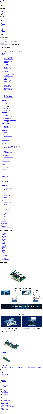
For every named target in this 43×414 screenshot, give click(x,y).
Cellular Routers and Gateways (8, 84)
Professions (5, 213)
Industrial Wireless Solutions (7, 67)
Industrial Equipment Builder (6, 402)
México (3, 11)
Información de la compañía (7, 202)
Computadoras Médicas (7, 114)
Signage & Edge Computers (7, 127)
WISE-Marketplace (4, 223)
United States (4, 10)
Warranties (5, 189)
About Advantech (4, 200)
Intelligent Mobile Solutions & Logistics (6, 118)
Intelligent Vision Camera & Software (9, 109)
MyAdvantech (4, 53)
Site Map (3, 408)
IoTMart (3, 222)
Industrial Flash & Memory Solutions (7, 227)
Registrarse (3, 52)
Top (1, 412)
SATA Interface (4, 246)
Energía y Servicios (4, 138)
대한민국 (3, 26)
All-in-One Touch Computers (8, 150)
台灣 (2, 28)
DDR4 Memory (4, 228)
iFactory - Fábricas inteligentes (5, 140)
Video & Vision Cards (7, 110)
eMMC (3, 256)
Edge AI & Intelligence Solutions (8, 61)
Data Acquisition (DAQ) (7, 75)
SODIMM (3, 234)
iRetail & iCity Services (5, 403)
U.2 (2, 253)
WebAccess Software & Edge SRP (8, 80)
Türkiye (3, 30)
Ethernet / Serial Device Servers (8, 85)
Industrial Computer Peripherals (8, 95)
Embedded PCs (6, 62)
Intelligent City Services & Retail (6, 123)
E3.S (2, 254)
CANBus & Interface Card (5, 259)
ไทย (2, 29)
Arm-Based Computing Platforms (8, 59)
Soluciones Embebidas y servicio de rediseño (7, 159)
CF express (3, 252)
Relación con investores (5, 206)
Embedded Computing (5, 226)
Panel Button (2, 43)
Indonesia (3, 24)
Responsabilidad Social (5, 386)
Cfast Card (3, 249)
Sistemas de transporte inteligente (6, 155)
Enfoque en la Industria (5, 392)
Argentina (3, 12)
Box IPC (5, 93)
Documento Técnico (4, 391)
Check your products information (8, 188)
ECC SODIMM (4, 235)
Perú (3, 5)
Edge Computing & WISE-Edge (6, 134)
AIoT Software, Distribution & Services (9, 57)
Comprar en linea (5, 379)
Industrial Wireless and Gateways (8, 88)
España (3, 18)
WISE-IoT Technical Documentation (8, 195)
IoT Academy (5, 193)
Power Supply (5, 132)
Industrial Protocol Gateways (7, 87)
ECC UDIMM (4, 236)
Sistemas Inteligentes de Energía (8, 116)
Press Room (5, 204)
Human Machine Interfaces (7, 77)
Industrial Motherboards (7, 66)
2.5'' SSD (3, 247)
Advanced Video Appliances (7, 108)
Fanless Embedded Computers (8, 63)
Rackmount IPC (6, 98)
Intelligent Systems (4, 91)
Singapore (3, 27)
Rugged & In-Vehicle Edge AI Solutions (9, 121)
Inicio (3, 225)
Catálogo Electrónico (5, 394)
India (2, 23)
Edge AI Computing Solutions (8, 136)
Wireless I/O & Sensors (7, 81)
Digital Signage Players (7, 60)
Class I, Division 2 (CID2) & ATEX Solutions (10, 74)
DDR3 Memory (4, 242)
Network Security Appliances (8, 103)
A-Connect (3, 224)
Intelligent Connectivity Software (8, 89)
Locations (5, 215)
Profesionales (3, 211)
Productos (3, 54)
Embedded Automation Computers (8, 76)
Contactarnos (4, 221)
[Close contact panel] (0, 371)
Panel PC (5, 78)
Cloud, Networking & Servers (5, 100)
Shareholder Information (7, 210)
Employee (3, 219)
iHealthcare (3, 401)
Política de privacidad (5, 409)
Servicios (3, 171)
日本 (2, 25)
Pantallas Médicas (6, 115)
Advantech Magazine (6, 203)
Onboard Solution (4, 255)
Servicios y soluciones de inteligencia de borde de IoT (8, 167)
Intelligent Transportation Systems (8, 97)
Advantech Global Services (5, 173)
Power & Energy (6, 79)
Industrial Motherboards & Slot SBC (8, 96)
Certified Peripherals (4, 130)
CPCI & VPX (5, 94)
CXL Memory (4, 232)
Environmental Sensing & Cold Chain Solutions (10, 120)
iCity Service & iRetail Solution (8, 125)
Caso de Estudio (4, 390)
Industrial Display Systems (7, 65)
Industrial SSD (4, 245)
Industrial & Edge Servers (5, 143)
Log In (3, 42)
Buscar (3, 4)
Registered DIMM (4, 237)
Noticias (3, 393)
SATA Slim (3, 250)
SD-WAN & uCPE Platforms (7, 104)
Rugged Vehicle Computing (5, 404)
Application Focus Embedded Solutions (9, 58)
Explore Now (14, 301)
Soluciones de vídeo (4, 169)
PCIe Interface (4, 257)
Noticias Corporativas (5, 384)
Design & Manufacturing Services (6, 161)
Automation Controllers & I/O (8, 73)
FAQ (2, 395)
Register (1, 42)
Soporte (3, 183)
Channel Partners (4, 179)
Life (4, 214)
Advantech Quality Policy (5, 176)
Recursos (5, 192)
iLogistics (3, 164)
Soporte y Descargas (4, 185)
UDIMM (3, 240)
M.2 (2, 248)
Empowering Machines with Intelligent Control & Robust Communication (13, 146)
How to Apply (6, 216)
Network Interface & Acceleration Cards (9, 102)
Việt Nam (3, 31)
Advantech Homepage (3, 0)
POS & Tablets (6, 126)
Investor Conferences (6, 209)
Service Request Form (7, 187)
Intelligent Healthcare (4, 112)
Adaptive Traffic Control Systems (8, 157)
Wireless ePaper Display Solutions (8, 68)
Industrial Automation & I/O (5, 71)
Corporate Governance (7, 208)
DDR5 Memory (4, 233)
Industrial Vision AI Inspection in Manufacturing (10, 147)
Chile (2, 13)
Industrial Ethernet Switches (7, 86)
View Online (25, 332)
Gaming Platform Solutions (7, 64)
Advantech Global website (6, 6)
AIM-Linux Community (7, 194)
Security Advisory (4, 197)
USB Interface (4, 258)
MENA (3, 34)
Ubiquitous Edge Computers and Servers (9, 152)
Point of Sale (5, 151)
